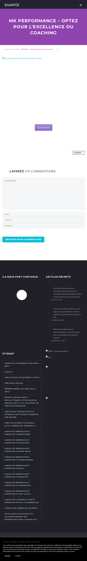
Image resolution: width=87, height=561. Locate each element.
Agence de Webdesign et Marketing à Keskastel (17, 475)
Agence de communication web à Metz (22, 364)
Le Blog (9, 372)
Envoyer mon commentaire (23, 239)
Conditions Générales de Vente (21, 508)
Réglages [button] (7, 556)
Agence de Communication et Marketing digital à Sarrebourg (22, 501)
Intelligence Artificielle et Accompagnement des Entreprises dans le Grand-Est (21, 517)
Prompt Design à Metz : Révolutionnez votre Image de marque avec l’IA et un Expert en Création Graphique (22, 401)
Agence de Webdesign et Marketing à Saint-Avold (18, 492)
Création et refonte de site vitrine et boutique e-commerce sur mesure (21, 414)
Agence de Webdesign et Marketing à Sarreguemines (19, 458)
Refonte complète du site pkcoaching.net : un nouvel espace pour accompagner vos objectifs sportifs (66, 333)
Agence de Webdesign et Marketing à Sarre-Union (18, 449)
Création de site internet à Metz (22, 377)
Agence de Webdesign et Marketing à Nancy (17, 467)
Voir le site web (43, 127)
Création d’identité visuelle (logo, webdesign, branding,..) (20, 424)
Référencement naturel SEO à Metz (20, 390)
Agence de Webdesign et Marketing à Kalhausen (17, 441)
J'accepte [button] (18, 556)
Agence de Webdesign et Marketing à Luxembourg (18, 484)
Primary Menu (81, 5)
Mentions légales (14, 383)
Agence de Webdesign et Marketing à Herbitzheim (17, 432)
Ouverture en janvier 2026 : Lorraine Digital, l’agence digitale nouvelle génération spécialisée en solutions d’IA (67, 313)
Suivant (78, 153)
